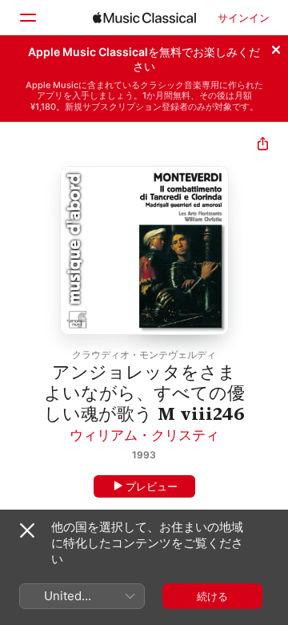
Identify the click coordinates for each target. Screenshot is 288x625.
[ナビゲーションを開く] (27, 17)
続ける (212, 596)
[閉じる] (276, 47)
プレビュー (152, 486)
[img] (144, 17)
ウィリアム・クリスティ (144, 435)
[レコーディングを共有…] (263, 145)
